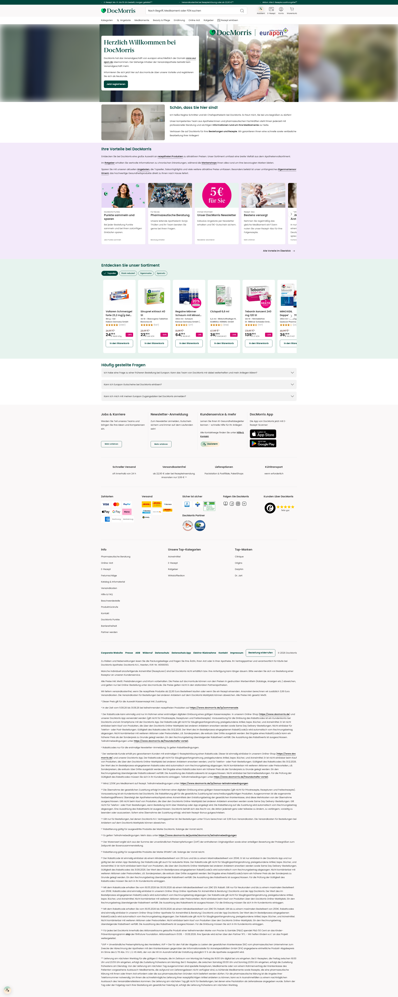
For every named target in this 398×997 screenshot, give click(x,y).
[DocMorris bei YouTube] (244, 503)
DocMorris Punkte (110, 619)
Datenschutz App (181, 652)
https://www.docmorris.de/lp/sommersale (214, 708)
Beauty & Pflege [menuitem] (161, 20)
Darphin (239, 569)
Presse (129, 652)
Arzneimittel (174, 556)
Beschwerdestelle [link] (110, 600)
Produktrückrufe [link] (109, 606)
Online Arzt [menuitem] (194, 20)
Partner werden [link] (109, 632)
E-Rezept (106, 569)
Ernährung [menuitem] (179, 20)
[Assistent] (7, 990)
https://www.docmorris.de (274, 714)
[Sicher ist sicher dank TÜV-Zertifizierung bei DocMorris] (187, 504)
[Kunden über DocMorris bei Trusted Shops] (280, 508)
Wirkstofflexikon (176, 575)
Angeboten (143, 169)
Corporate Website (112, 652)
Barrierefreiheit (109, 625)
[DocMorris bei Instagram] (238, 503)
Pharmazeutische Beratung (115, 556)
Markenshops (209, 163)
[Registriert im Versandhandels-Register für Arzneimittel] (209, 506)
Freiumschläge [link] (109, 575)
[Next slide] (291, 214)
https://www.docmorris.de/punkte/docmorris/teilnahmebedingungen (198, 835)
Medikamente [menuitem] (141, 20)
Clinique (239, 556)
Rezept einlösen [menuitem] (229, 20)
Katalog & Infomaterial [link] (113, 581)
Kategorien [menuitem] (107, 20)
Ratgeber (110, 163)
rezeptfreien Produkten (170, 156)
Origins (238, 562)
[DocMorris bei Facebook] (231, 503)
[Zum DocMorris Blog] (225, 503)
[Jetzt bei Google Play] (272, 443)
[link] (187, 525)
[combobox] (196, 11)
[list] (199, 215)
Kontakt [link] (105, 613)
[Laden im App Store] (272, 433)
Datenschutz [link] (162, 652)
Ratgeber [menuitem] (209, 20)
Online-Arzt (107, 562)
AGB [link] (137, 652)
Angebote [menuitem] (125, 20)
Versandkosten (109, 588)
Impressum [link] (236, 652)
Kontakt (223, 652)
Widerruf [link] (148, 652)
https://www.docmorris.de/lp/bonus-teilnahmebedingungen (214, 783)
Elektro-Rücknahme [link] (204, 652)
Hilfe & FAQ (107, 594)
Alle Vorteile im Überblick (277, 251)
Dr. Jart (238, 575)
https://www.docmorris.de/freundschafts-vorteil (161, 741)
